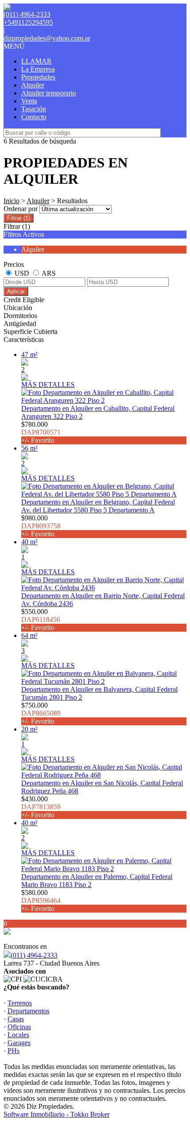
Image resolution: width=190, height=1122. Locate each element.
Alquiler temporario (48, 93)
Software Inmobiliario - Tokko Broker (57, 1114)
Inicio (11, 201)
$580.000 (41, 900)
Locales (18, 1035)
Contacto (33, 117)
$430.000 (41, 807)
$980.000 (41, 526)
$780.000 (41, 432)
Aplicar (16, 291)
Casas (16, 1019)
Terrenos (20, 1003)
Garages (19, 1042)
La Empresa (38, 69)
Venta (29, 101)
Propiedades (38, 77)
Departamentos (28, 1011)
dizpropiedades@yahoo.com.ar (47, 38)
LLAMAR (36, 61)
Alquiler (32, 85)
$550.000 (40, 619)
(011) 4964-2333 (34, 955)
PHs (13, 1050)
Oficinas (19, 1027)
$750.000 (41, 713)
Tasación (33, 109)
